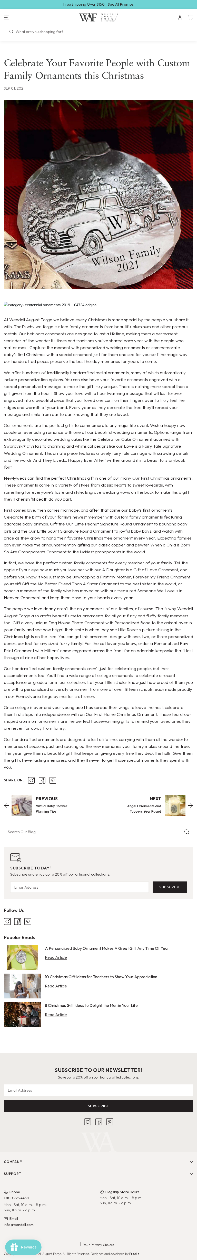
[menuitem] (180, 17)
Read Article (56, 957)
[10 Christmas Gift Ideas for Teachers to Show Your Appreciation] (22, 986)
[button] (33, 17)
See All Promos (121, 4)
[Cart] (190, 17)
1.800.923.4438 (16, 1198)
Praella (134, 1254)
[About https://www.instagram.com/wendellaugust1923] (31, 780)
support (12, 1174)
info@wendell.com (19, 1224)
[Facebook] (17, 921)
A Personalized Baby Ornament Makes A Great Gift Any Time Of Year (107, 948)
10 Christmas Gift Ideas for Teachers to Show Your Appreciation (101, 976)
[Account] (180, 17)
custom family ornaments (78, 326)
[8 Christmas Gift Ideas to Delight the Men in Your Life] (22, 1014)
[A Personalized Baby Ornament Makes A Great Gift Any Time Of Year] (22, 957)
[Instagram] (7, 921)
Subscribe (169, 887)
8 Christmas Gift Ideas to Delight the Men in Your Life (91, 1005)
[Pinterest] (27, 921)
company (13, 1162)
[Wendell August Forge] (99, 17)
